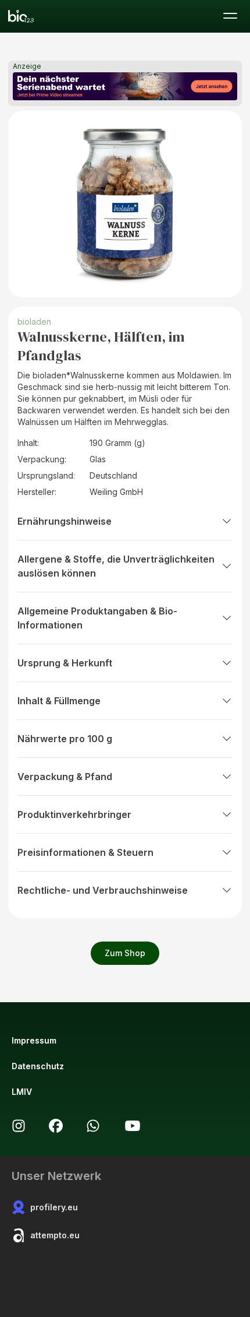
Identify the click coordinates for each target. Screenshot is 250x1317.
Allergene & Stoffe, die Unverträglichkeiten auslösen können (116, 566)
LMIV (22, 1092)
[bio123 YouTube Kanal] (132, 1126)
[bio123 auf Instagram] (19, 1126)
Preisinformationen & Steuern (85, 852)
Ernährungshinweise (64, 521)
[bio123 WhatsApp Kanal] (93, 1126)
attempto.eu (55, 1235)
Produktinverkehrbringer (74, 814)
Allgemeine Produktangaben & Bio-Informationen (97, 618)
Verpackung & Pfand (64, 776)
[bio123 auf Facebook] (56, 1126)
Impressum (34, 1040)
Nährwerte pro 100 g (64, 738)
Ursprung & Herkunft (64, 663)
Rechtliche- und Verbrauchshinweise (102, 890)
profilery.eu (54, 1207)
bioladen (34, 321)
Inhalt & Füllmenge (59, 701)
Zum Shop (125, 953)
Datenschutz (38, 1066)
